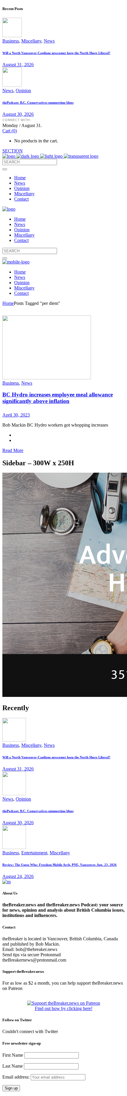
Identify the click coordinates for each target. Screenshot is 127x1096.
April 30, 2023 (16, 414)
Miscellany (31, 40)
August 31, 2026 (18, 64)
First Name (12, 1055)
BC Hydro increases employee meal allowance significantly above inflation (57, 397)
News (49, 40)
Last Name (12, 1066)
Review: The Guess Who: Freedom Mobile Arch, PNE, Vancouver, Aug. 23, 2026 (59, 864)
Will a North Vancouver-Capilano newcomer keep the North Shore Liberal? (56, 53)
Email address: (16, 1076)
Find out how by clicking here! (63, 1008)
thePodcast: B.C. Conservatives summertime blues (38, 102)
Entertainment (34, 852)
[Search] (4, 169)
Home (8, 303)
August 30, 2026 (18, 114)
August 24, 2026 (18, 876)
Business (10, 40)
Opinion (23, 90)
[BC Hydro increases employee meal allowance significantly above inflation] (46, 377)
